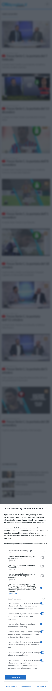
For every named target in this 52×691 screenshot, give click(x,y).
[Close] (47, 508)
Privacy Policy (40, 686)
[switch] (42, 557)
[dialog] (26, 597)
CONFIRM (15, 677)
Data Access (26, 686)
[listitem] (26, 551)
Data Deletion (11, 686)
